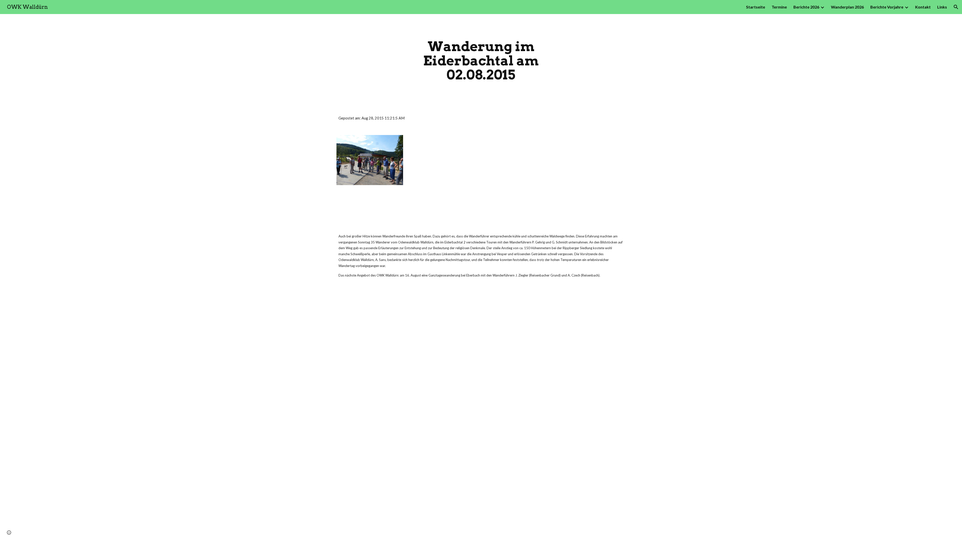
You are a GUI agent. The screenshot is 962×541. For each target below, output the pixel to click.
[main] (481, 60)
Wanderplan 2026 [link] (847, 7)
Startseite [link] (755, 7)
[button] (956, 7)
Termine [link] (779, 7)
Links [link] (942, 7)
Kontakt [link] (923, 7)
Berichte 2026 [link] (806, 7)
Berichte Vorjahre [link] (886, 7)
